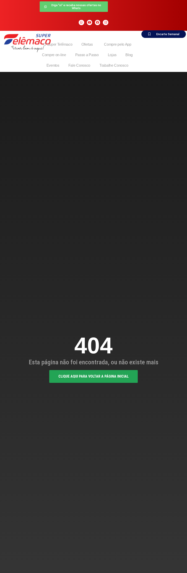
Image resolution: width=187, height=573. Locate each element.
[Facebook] (97, 22)
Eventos (53, 65)
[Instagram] (105, 22)
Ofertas (87, 44)
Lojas (112, 55)
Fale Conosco (79, 65)
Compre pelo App (117, 44)
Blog (129, 55)
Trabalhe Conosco (113, 65)
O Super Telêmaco (57, 44)
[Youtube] (89, 22)
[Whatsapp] (81, 22)
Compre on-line (54, 55)
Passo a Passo (87, 55)
